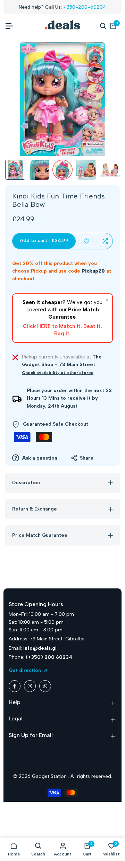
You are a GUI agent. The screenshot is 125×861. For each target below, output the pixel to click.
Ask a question (39, 458)
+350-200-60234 (84, 7)
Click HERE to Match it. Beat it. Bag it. (62, 330)
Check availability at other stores (57, 372)
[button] (86, 241)
